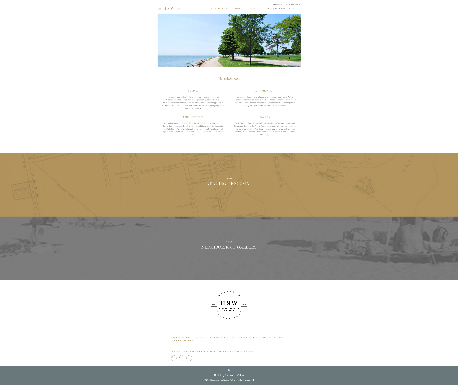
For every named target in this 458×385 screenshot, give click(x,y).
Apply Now (277, 4)
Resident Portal (293, 4)
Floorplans (219, 8)
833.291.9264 (275, 337)
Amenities (254, 8)
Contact (295, 8)
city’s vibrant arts (260, 105)
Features (238, 8)
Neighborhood (275, 8)
